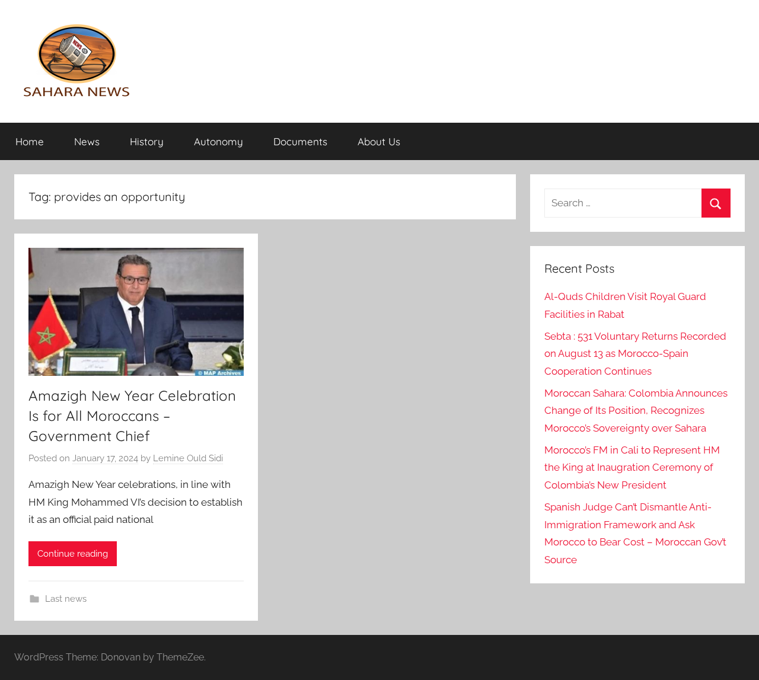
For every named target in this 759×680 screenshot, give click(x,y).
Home (29, 141)
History (147, 141)
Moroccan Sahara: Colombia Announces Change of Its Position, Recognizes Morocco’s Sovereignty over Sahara (636, 411)
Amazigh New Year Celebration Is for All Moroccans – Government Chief (132, 415)
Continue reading (72, 553)
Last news (66, 598)
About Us (379, 141)
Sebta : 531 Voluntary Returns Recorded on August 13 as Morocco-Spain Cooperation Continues (635, 354)
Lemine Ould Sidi (188, 458)
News (87, 141)
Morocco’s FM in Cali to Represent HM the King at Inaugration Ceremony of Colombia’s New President (632, 467)
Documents (300, 141)
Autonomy (218, 141)
